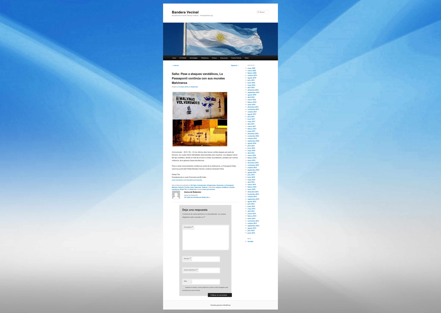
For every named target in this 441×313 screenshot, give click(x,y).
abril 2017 (251, 124)
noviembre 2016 (253, 136)
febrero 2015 (252, 187)
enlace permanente (208, 189)
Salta (192, 187)
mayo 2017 (251, 121)
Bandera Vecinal (185, 12)
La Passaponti (229, 185)
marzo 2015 (252, 184)
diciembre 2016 (253, 133)
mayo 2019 (251, 85)
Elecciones (224, 58)
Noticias (181, 187)
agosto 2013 (252, 228)
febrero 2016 (252, 158)
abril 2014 (251, 211)
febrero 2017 (252, 129)
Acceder (250, 241)
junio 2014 (251, 206)
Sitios (247, 58)
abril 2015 (251, 182)
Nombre (187, 258)
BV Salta (193, 185)
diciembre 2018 (253, 90)
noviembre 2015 (253, 165)
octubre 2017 (252, 112)
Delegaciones (211, 185)
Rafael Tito (183, 189)
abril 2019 (251, 87)
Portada (187, 187)
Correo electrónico (190, 270)
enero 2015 (251, 189)
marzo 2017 (252, 126)
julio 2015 (251, 175)
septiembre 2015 (253, 170)
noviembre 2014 (253, 194)
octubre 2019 (252, 75)
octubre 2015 (252, 167)
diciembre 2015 (253, 163)
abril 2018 (251, 97)
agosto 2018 (252, 95)
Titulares (204, 187)
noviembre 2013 (253, 221)
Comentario (188, 227)
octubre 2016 (252, 138)
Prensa (214, 58)
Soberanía (197, 187)
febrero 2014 (252, 216)
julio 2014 (251, 204)
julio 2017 (251, 116)
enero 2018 (251, 104)
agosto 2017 (252, 114)
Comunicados (201, 185)
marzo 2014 (252, 213)
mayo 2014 (251, 209)
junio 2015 (251, 177)
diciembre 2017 (253, 107)
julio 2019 (251, 80)
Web (185, 281)
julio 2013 (251, 230)
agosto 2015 (252, 172)
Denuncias (220, 185)
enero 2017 (251, 131)
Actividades (194, 58)
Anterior (175, 65)
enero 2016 (251, 160)
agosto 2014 (252, 201)
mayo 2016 (251, 150)
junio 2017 (251, 119)
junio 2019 (251, 83)
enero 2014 (251, 218)
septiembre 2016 (253, 141)
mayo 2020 (251, 68)
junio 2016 (251, 148)
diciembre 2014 (253, 192)
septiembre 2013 (253, 226)
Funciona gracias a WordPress (221, 305)
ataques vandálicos (222, 187)
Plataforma (204, 58)
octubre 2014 (252, 196)
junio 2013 (251, 233)
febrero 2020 (252, 73)
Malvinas (175, 187)
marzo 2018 (252, 99)
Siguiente (235, 65)
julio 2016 (251, 146)
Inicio (174, 58)
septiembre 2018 (253, 92)
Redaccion (194, 87)
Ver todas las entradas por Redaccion (197, 197)
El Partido (183, 58)
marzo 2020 (252, 70)
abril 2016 (251, 153)
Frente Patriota (236, 58)
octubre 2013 (252, 223)
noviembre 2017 (253, 109)
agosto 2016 (252, 143)
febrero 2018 (252, 102)
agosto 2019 (252, 78)
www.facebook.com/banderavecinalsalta (187, 180)
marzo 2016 (252, 155)
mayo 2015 (251, 180)
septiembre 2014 (253, 199)
